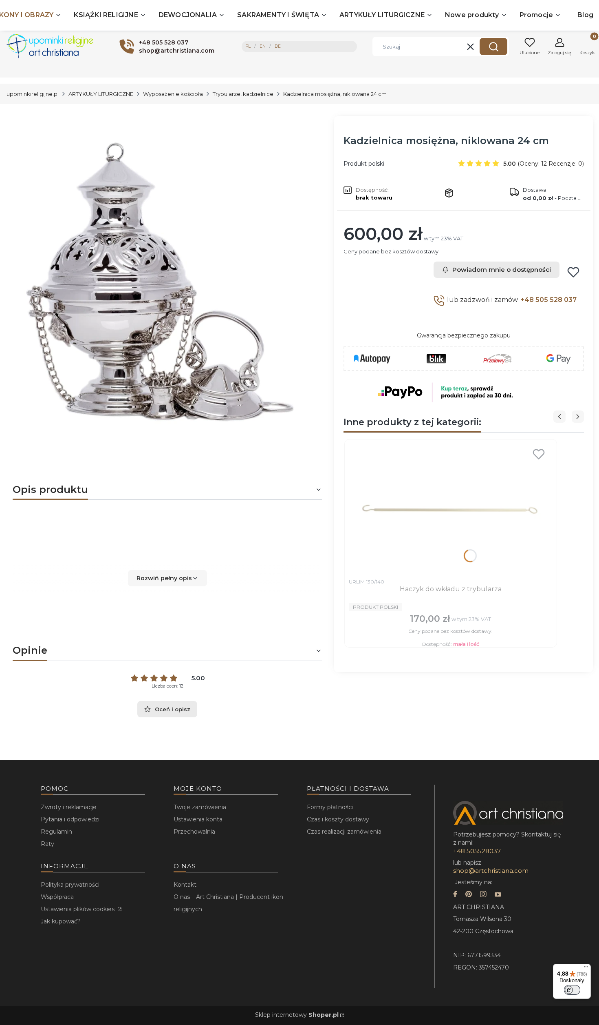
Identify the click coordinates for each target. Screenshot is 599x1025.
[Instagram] (483, 895)
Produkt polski (364, 163)
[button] (493, 46)
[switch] (572, 990)
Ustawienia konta (198, 819)
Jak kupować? (61, 921)
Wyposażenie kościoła (173, 94)
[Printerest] (468, 895)
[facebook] (455, 895)
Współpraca (57, 897)
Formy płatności (330, 807)
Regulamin (56, 831)
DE (278, 46)
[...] (160, 277)
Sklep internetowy (297, 1014)
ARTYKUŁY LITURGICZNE (100, 94)
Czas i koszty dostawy (338, 819)
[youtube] (498, 895)
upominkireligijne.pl (33, 94)
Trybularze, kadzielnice (243, 94)
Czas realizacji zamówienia (344, 831)
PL (248, 46)
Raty (47, 844)
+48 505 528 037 (548, 300)
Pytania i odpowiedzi (70, 819)
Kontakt (185, 884)
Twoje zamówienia (200, 807)
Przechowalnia (194, 831)
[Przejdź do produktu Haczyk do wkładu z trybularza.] (451, 509)
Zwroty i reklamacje (69, 807)
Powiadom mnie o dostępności (501, 269)
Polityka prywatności (70, 884)
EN (263, 46)
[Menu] (586, 969)
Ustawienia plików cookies (78, 909)
